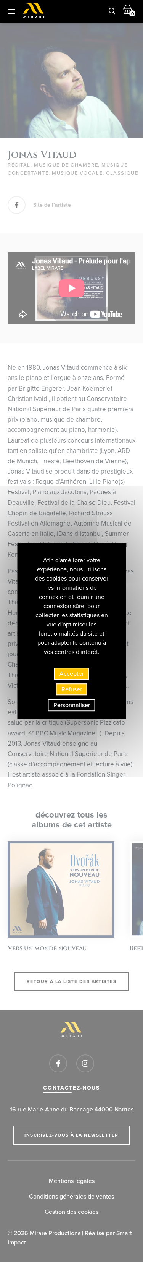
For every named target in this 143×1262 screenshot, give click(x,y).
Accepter (71, 673)
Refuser (71, 689)
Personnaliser (71, 705)
